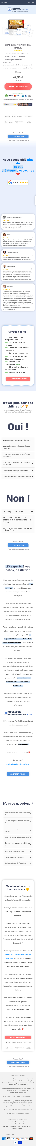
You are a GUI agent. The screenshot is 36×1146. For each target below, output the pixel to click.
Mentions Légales (17, 1128)
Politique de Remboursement (11, 1126)
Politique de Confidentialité (17, 1124)
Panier (32, 2)
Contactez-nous (26, 1126)
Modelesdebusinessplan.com (18, 1135)
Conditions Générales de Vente (17, 1122)
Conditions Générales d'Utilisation (17, 1120)
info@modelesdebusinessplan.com (18, 764)
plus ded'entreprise (18, 165)
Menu (5, 2)
